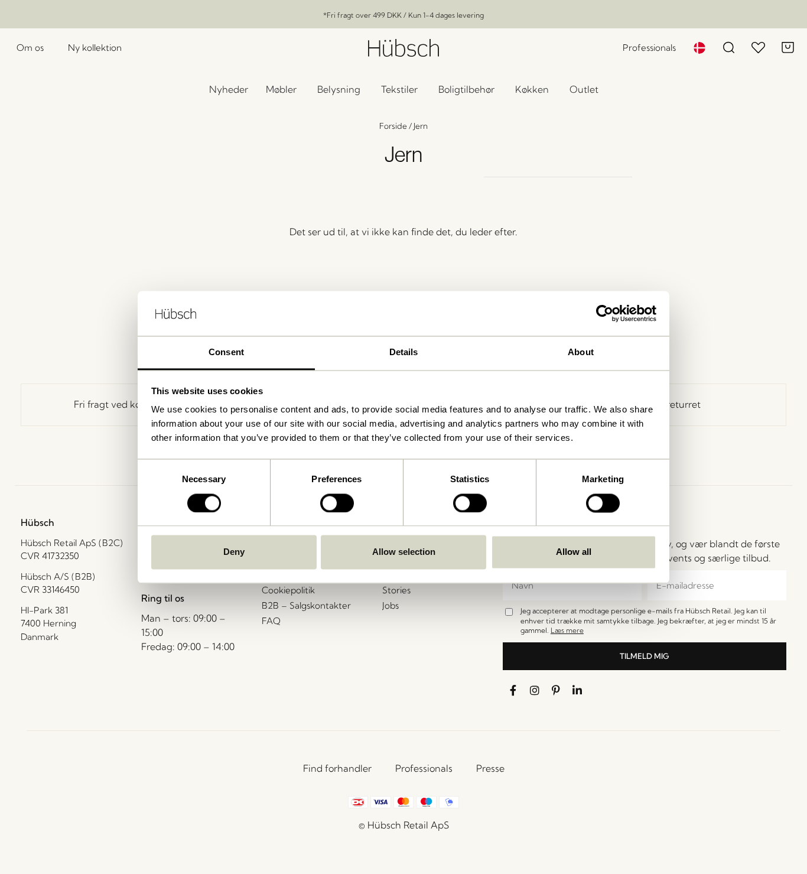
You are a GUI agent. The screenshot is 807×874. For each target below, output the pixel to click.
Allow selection (403, 552)
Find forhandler (337, 768)
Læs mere (567, 630)
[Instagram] (534, 690)
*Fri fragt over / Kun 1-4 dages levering (403, 15)
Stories (396, 590)
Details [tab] (403, 352)
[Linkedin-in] (577, 690)
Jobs (390, 605)
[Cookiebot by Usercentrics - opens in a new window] (604, 313)
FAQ (271, 620)
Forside (393, 126)
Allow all (573, 552)
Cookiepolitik (288, 590)
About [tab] (581, 352)
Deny (234, 552)
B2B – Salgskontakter (306, 605)
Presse (490, 768)
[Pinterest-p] (556, 690)
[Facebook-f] (513, 690)
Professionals (424, 768)
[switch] (337, 502)
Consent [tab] (226, 352)
